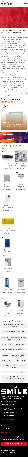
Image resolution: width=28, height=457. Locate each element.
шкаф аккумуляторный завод (12, 349)
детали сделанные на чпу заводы (13, 360)
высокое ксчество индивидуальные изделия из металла (14, 378)
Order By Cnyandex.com (8, 452)
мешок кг (3, 43)
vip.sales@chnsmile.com (10, 412)
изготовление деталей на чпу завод (14, 366)
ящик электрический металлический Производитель (14, 355)
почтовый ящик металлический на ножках (14, 332)
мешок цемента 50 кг (13, 43)
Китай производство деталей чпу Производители (14, 339)
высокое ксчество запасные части (14, 344)
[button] (24, 116)
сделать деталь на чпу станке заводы (14, 325)
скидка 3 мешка (22, 45)
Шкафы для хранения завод (12, 372)
